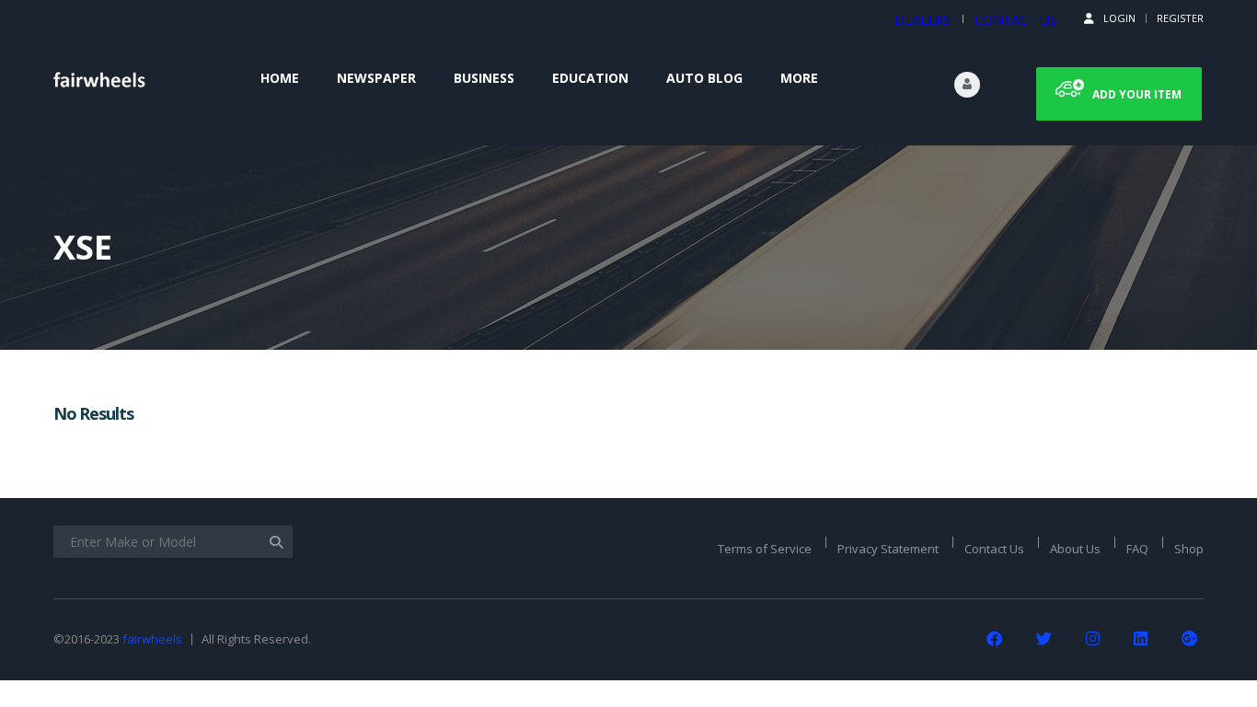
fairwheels (152, 639)
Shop (1189, 548)
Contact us (1015, 20)
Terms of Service (765, 548)
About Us (1075, 548)
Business (484, 78)
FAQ (1137, 548)
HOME (279, 78)
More (799, 78)
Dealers (922, 20)
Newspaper (376, 78)
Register (1180, 18)
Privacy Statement (888, 548)
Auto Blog (704, 78)
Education (590, 78)
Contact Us (994, 548)
